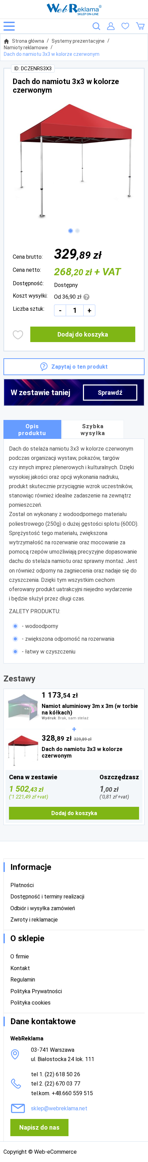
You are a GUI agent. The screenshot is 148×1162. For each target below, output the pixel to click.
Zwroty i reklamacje (34, 919)
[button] (70, 231)
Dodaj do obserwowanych (18, 334)
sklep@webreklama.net (59, 1108)
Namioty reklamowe (26, 47)
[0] (125, 26)
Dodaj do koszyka (82, 334)
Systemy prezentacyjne (78, 41)
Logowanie (111, 26)
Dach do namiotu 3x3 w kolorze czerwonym (51, 54)
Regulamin (22, 979)
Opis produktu (32, 429)
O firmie (19, 956)
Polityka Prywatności (36, 991)
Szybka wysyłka (93, 429)
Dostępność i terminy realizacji (47, 896)
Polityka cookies (30, 1002)
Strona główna (28, 41)
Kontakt (20, 968)
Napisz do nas (39, 1127)
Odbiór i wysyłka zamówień (42, 908)
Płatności (22, 885)
